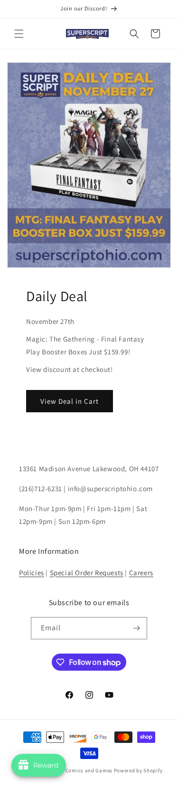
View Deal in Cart (69, 401)
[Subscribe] (136, 628)
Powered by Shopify (138, 770)
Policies (31, 572)
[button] (19, 33)
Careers (141, 572)
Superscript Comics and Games (73, 770)
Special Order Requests (86, 572)
